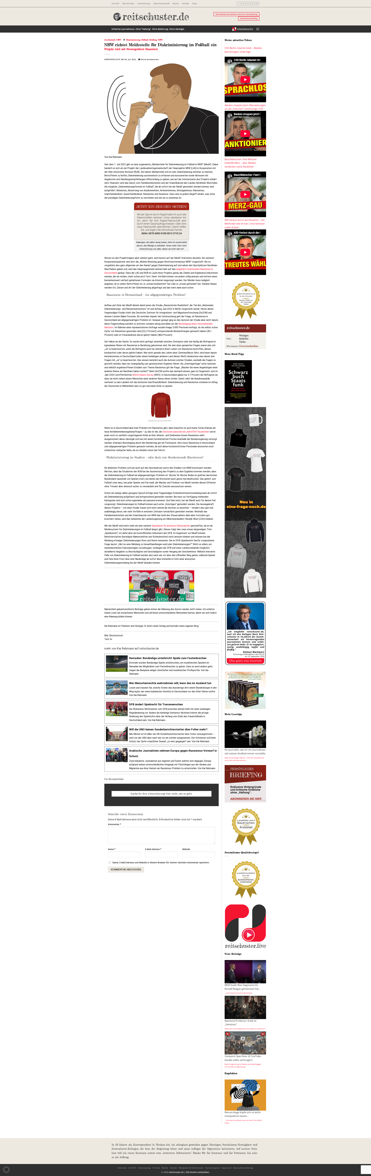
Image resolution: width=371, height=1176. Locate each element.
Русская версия (212, 1168)
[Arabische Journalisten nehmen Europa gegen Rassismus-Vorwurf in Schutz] (161, 759)
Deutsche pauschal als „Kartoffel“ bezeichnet (186, 431)
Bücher (176, 3)
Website (186, 849)
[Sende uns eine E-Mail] (248, 3)
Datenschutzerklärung (243, 1168)
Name (112, 849)
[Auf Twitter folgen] (243, 3)
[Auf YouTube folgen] (257, 3)
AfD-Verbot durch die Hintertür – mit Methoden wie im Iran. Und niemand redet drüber (245, 223)
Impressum (227, 1168)
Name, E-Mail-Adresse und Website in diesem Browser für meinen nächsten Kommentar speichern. (161, 862)
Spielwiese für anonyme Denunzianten (171, 525)
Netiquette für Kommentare (191, 1168)
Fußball (144, 40)
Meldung (153, 40)
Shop (194, 3)
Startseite (122, 1168)
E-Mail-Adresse (153, 849)
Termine (156, 1168)
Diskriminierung (133, 40)
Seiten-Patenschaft (161, 3)
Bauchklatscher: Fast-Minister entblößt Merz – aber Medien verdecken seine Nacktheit (241, 163)
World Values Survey (143, 374)
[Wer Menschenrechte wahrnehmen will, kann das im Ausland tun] (161, 689)
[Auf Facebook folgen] (239, 3)
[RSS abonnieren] (252, 3)
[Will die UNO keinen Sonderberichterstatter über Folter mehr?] (161, 735)
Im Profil (115, 3)
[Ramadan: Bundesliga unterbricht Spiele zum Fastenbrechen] (161, 665)
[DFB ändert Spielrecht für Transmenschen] (161, 712)
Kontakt (185, 3)
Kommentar (114, 824)
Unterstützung (143, 3)
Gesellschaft (109, 40)
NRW (118, 40)
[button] (257, 29)
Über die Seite (128, 3)
